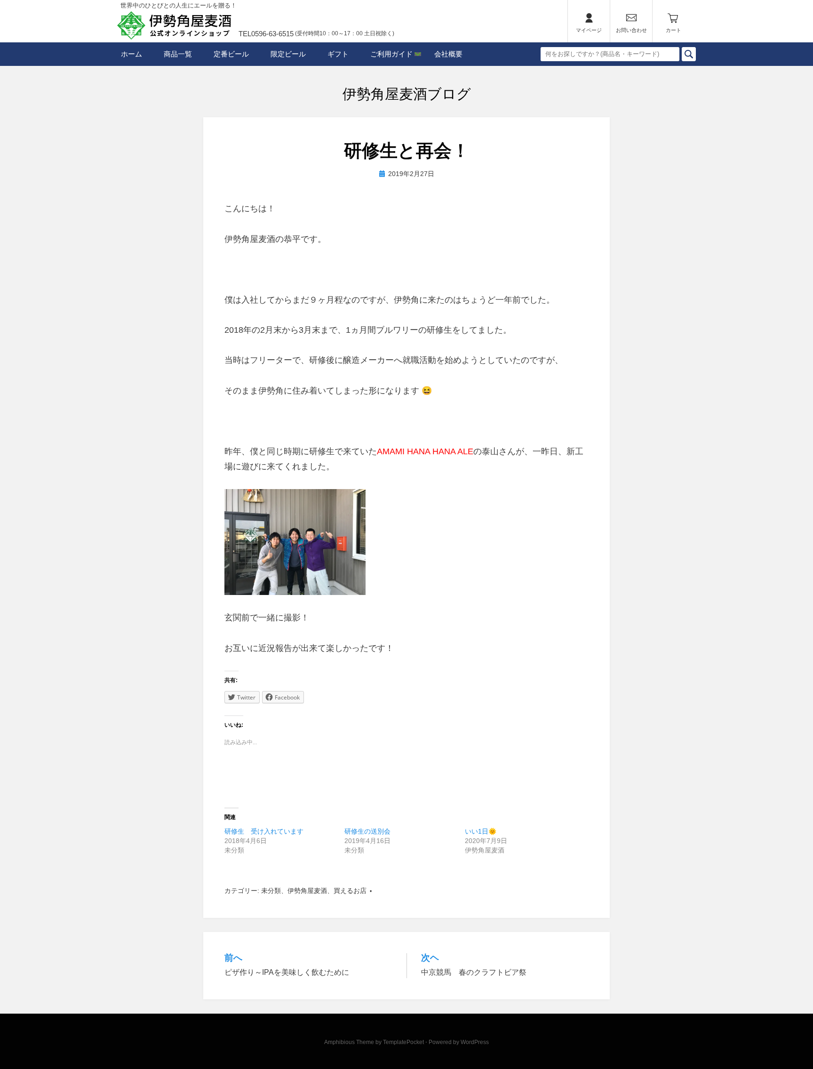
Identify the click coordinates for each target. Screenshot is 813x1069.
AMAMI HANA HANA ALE (425, 451)
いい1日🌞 (480, 831)
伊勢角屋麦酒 (307, 890)
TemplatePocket (403, 1042)
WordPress (475, 1042)
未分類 (271, 890)
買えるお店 (350, 890)
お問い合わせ (631, 30)
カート (673, 30)
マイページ (589, 30)
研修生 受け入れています (263, 831)
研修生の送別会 (367, 831)
